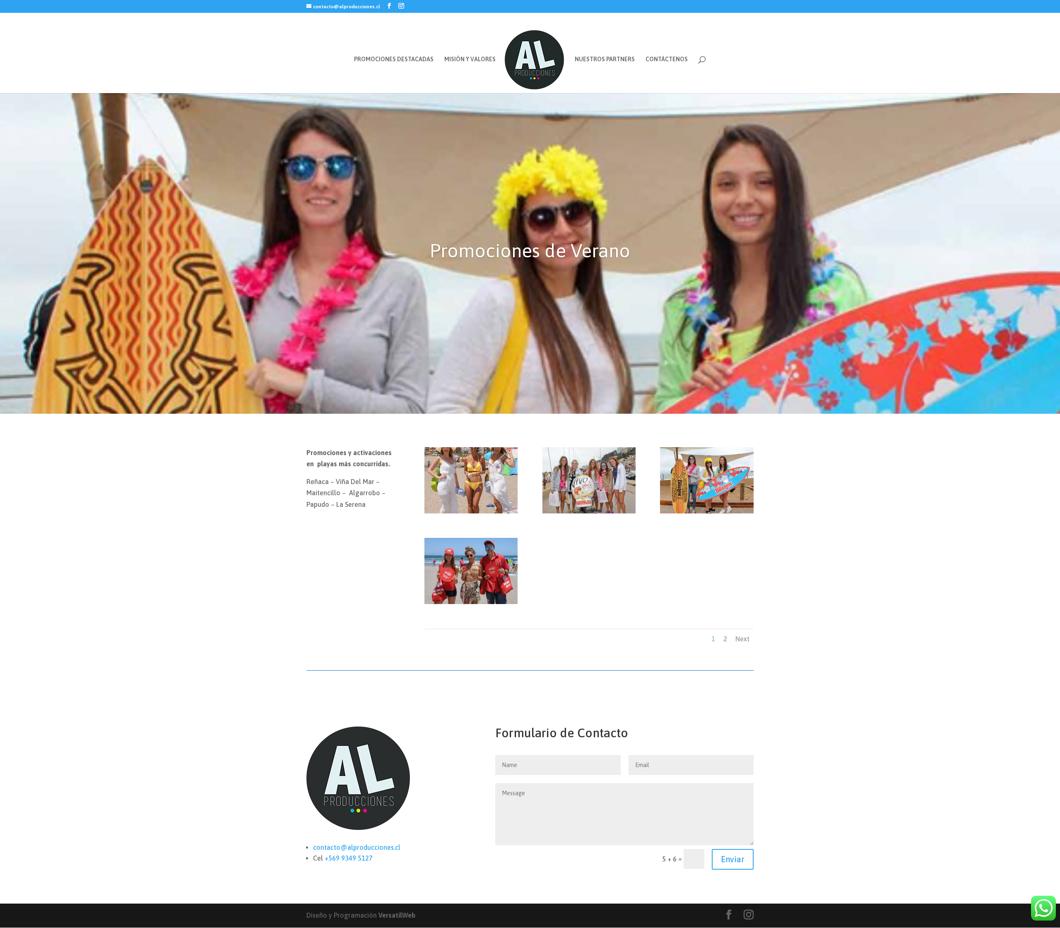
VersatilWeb (396, 915)
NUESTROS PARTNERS (605, 59)
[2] (706, 513)
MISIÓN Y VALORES (470, 59)
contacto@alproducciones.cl (356, 847)
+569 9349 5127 (349, 858)
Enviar (732, 859)
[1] (589, 513)
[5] (471, 513)
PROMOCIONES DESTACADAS (394, 59)
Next (742, 639)
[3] (471, 604)
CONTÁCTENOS (667, 59)
